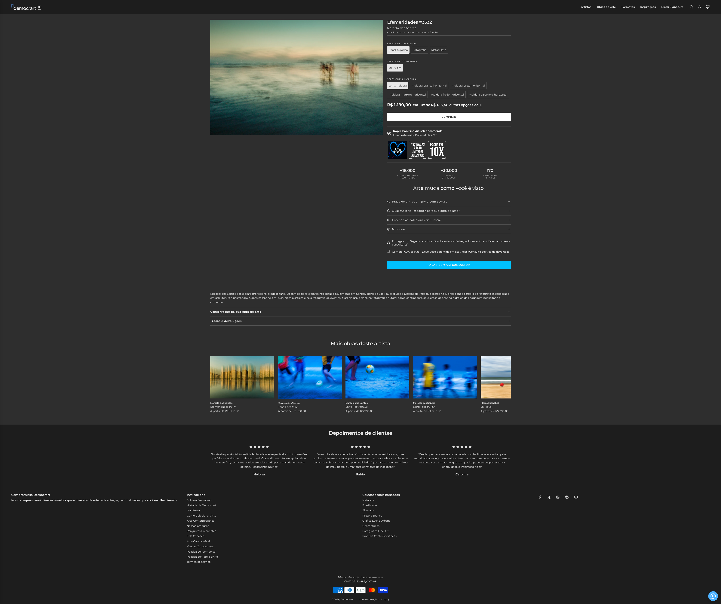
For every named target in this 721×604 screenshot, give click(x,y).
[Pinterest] (567, 497)
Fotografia (419, 50)
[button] (217, 384)
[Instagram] (558, 497)
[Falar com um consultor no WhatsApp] (713, 596)
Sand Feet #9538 (356, 406)
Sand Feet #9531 (288, 407)
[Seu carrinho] (708, 7)
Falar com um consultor (449, 264)
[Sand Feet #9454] (445, 377)
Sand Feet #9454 (424, 406)
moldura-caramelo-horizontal (488, 94)
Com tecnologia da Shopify (374, 599)
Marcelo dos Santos (401, 28)
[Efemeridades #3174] (242, 377)
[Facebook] (540, 497)
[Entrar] (699, 7)
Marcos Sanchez (490, 402)
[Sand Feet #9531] (310, 377)
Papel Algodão (398, 50)
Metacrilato (438, 50)
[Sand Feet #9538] (377, 377)
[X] (549, 497)
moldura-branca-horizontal (429, 85)
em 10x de (447, 105)
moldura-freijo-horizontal (447, 94)
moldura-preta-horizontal (468, 85)
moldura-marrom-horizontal (407, 94)
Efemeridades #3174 (223, 406)
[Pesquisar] (691, 7)
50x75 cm (395, 67)
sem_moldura (398, 85)
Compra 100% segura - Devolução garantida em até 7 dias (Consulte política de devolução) (451, 251)
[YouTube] (576, 497)
